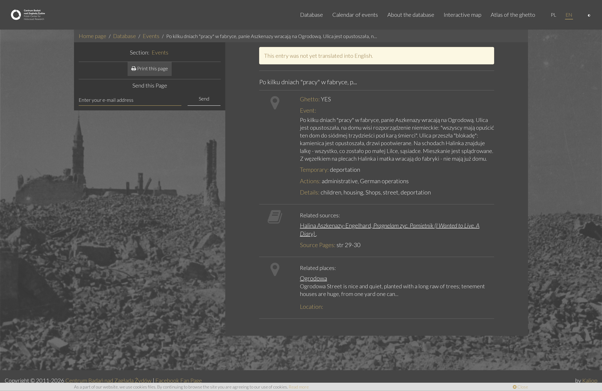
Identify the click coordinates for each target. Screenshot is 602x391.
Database (311, 14)
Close (522, 386)
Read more (299, 386)
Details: (309, 192)
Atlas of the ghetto (513, 14)
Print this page (152, 68)
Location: (311, 306)
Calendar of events (355, 14)
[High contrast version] (589, 15)
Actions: (310, 180)
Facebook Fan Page (178, 380)
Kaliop (589, 380)
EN (569, 15)
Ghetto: (310, 99)
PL (553, 15)
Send (204, 99)
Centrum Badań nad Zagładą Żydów (108, 380)
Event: (308, 110)
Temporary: (314, 169)
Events (151, 36)
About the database (410, 14)
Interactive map (462, 14)
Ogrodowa (313, 278)
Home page (92, 36)
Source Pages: (317, 244)
